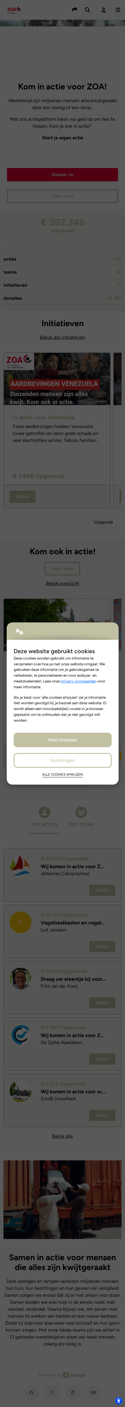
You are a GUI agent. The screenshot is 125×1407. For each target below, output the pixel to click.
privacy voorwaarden (79, 681)
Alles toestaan (62, 740)
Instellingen (63, 760)
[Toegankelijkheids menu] (118, 1400)
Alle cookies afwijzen (62, 774)
